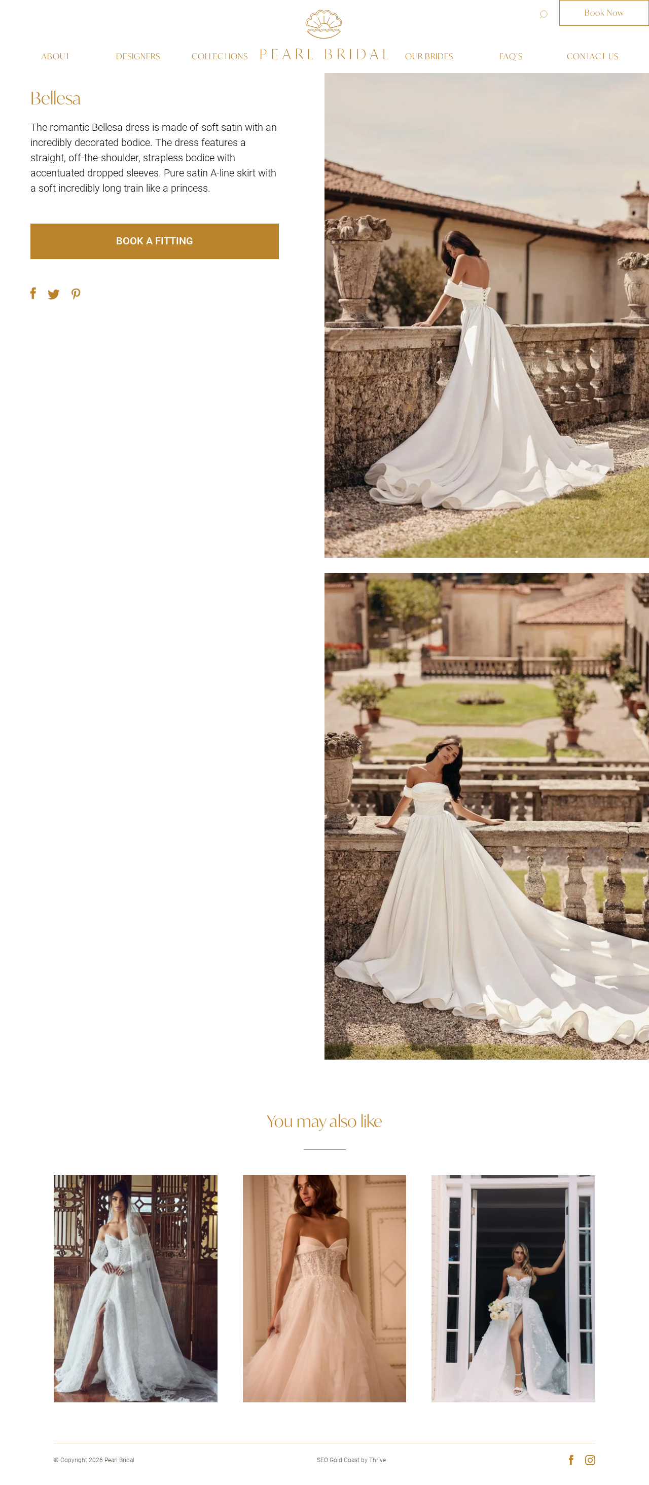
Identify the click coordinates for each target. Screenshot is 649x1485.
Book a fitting (154, 241)
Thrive (377, 1460)
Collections (220, 56)
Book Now (604, 12)
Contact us (593, 56)
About (56, 56)
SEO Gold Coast (338, 1460)
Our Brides (429, 56)
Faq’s (511, 56)
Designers (138, 56)
